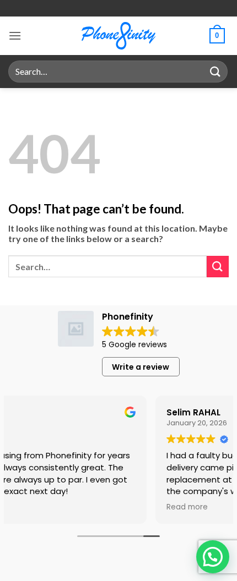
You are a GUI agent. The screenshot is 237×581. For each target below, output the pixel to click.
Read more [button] (104, 507)
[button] (14, 35)
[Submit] (215, 71)
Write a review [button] (140, 366)
